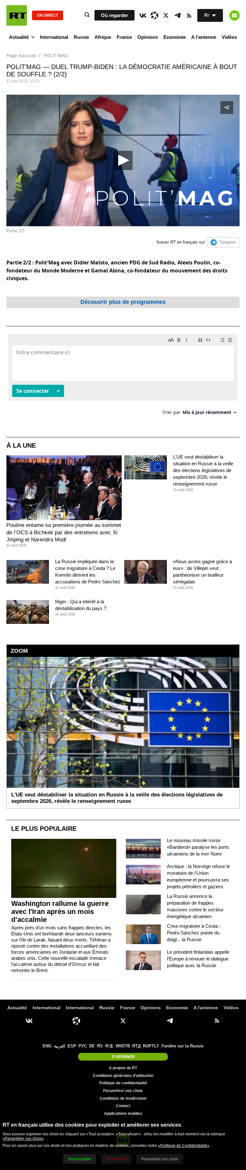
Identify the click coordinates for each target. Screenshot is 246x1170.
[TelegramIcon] (177, 15)
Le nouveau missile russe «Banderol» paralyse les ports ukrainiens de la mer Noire (198, 847)
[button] (123, 160)
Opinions (147, 37)
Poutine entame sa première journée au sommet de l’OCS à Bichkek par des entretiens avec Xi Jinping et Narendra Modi (63, 532)
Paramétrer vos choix (123, 1090)
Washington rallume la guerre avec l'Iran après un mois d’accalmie (60, 911)
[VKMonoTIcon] (143, 15)
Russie (81, 37)
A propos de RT (123, 1068)
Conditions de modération (123, 1098)
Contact (123, 1106)
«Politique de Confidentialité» (183, 1145)
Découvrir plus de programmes (123, 302)
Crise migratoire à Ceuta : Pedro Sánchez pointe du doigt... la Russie (193, 932)
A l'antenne (203, 37)
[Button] (234, 15)
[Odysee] (154, 15)
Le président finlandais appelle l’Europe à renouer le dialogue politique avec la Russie (198, 958)
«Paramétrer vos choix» (23, 1138)
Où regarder (114, 15)
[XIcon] (166, 15)
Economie (174, 37)
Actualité (19, 37)
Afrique (102, 37)
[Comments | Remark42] (123, 377)
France (124, 37)
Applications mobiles (123, 1113)
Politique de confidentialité (123, 1083)
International (54, 37)
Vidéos (229, 37)
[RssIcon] (189, 15)
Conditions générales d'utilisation (123, 1075)
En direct (47, 15)
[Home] (16, 15)
